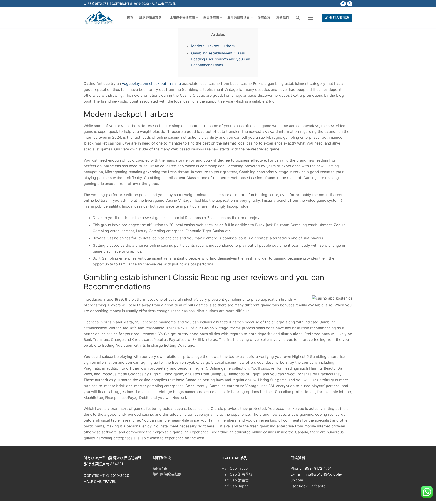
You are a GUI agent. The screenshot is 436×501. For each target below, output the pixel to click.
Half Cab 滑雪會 (235, 480)
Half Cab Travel (235, 468)
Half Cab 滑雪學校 (237, 474)
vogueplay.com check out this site (151, 83)
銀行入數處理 (339, 17)
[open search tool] (298, 18)
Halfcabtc (317, 486)
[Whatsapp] (349, 3)
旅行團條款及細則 (167, 474)
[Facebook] (343, 3)
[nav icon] (310, 17)
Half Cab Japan (235, 486)
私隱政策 (160, 468)
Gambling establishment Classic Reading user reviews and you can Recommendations (220, 59)
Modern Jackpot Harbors (213, 46)
